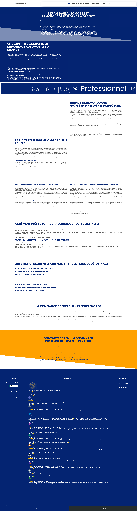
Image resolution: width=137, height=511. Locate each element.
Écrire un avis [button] (31, 394)
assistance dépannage (94, 202)
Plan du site (15, 398)
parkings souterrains (21, 196)
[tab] (68, 268)
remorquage (101, 110)
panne (59, 26)
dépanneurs (51, 156)
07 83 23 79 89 (123, 383)
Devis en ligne (123, 387)
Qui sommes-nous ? (15, 396)
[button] (13, 386)
